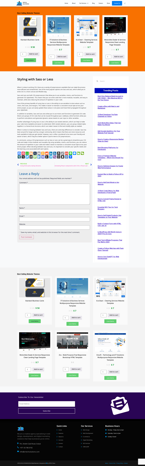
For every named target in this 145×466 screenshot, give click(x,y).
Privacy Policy (119, 463)
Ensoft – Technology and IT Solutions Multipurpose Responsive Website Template (110, 357)
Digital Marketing (87, 440)
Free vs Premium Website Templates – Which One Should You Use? (110, 158)
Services (60, 440)
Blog (93, 3)
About (73, 3)
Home (66, 3)
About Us (61, 437)
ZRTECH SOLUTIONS (26, 3)
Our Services (82, 3)
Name (22, 208)
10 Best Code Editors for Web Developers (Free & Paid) (108, 192)
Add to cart (33, 54)
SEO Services (86, 443)
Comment (23, 182)
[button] (30, 60)
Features (60, 433)
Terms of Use (112, 463)
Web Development (88, 433)
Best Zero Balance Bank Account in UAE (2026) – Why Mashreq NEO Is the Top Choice (110, 98)
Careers (101, 3)
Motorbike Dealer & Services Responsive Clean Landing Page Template (115, 42)
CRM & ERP (86, 447)
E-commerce (86, 437)
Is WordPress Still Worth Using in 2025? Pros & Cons (110, 233)
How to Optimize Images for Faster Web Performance (110, 167)
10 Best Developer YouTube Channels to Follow (108, 115)
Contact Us (117, 3)
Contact (60, 447)
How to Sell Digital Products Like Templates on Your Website (109, 216)
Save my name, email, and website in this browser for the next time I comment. (50, 232)
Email (22, 216)
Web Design (86, 430)
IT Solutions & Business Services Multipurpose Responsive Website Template (58, 42)
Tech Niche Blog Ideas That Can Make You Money (109, 124)
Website (22, 224)
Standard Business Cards (30, 40)
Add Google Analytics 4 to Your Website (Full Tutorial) (109, 132)
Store (108, 3)
